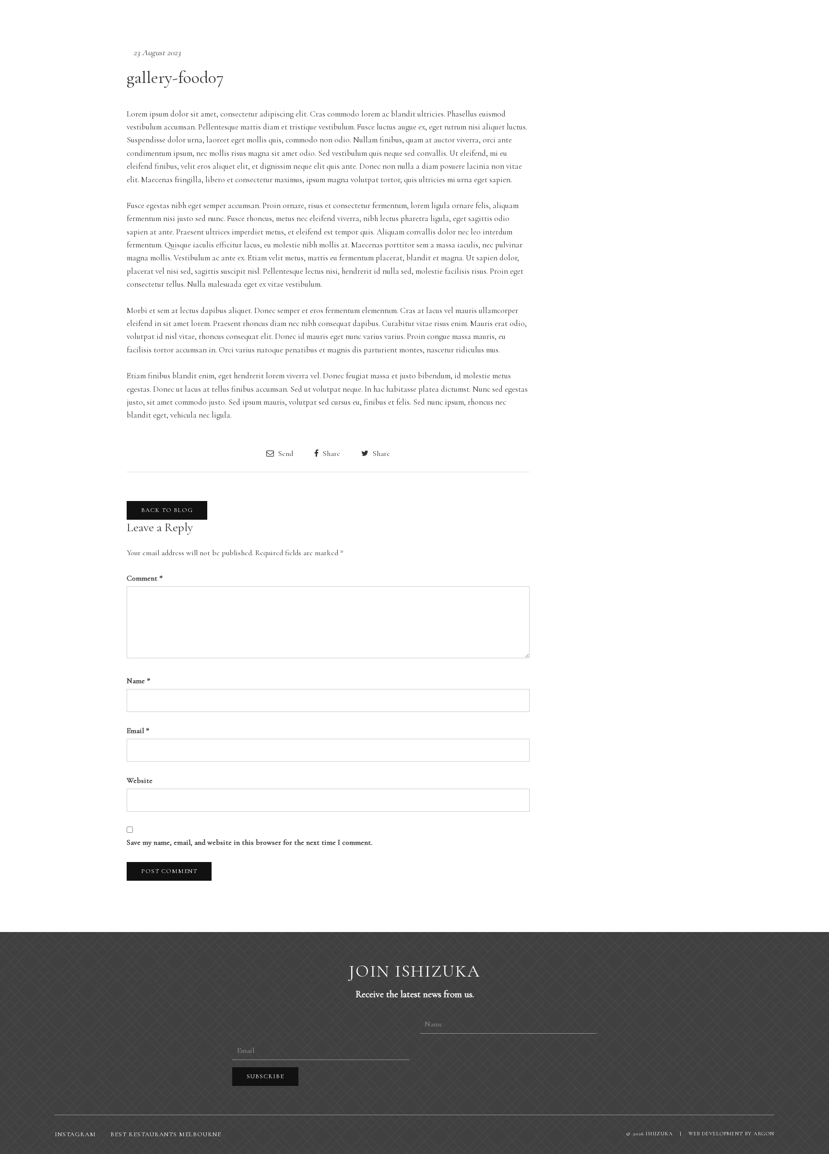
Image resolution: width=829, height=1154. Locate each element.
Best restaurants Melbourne (165, 1134)
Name (138, 681)
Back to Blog (167, 510)
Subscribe (265, 1076)
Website (140, 780)
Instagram (75, 1134)
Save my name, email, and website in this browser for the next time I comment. (249, 842)
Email (138, 730)
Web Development (715, 1134)
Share (330, 453)
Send (284, 453)
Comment (145, 578)
